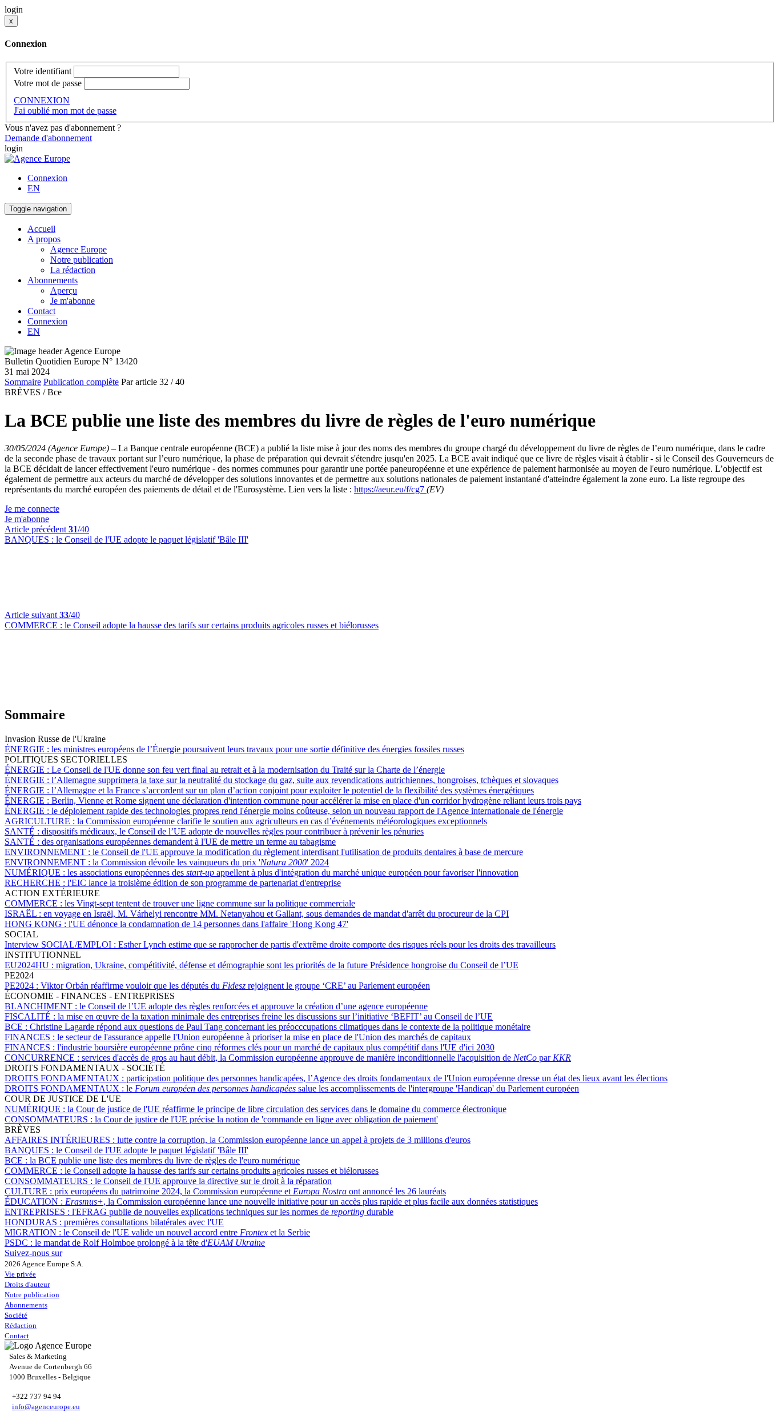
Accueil (41, 229)
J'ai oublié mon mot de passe (65, 110)
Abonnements (26, 1305)
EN (33, 188)
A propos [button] (44, 239)
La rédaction (72, 270)
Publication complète (81, 382)
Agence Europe (78, 249)
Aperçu (63, 290)
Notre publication (81, 259)
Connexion (47, 178)
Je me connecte (32, 509)
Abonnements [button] (52, 280)
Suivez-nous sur (33, 1253)
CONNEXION (42, 100)
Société (16, 1315)
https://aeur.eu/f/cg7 (390, 489)
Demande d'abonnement (48, 138)
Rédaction (21, 1325)
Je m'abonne (72, 301)
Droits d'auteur (27, 1284)
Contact (41, 311)
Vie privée (20, 1274)
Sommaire (23, 382)
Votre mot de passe (48, 83)
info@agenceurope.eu (46, 1406)
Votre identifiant (42, 71)
